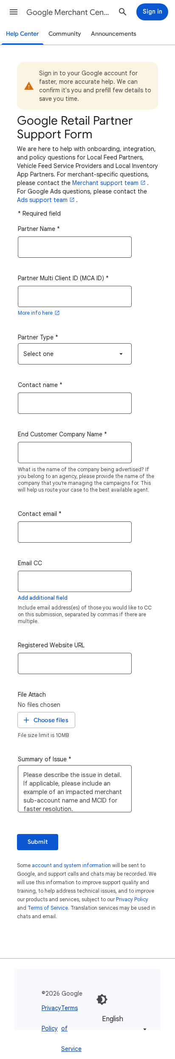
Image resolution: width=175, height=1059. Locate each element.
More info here (35, 313)
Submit (38, 841)
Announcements (113, 33)
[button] (13, 12)
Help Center (22, 33)
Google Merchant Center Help (68, 12)
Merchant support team (105, 183)
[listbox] (75, 353)
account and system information (71, 865)
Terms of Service (48, 908)
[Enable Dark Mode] (102, 999)
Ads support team (42, 200)
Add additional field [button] (43, 598)
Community (64, 33)
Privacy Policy (132, 899)
